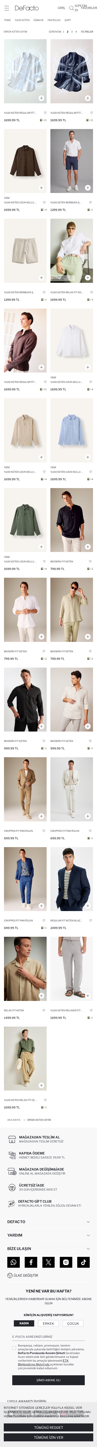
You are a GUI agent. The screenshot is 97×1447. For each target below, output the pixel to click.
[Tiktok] (83, 1262)
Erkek (48, 1324)
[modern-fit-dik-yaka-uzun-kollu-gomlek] (71, 520)
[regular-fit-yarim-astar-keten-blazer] (71, 879)
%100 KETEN (22, 20)
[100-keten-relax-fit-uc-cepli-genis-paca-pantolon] (71, 969)
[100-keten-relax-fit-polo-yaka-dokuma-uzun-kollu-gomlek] (71, 251)
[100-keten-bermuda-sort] (71, 161)
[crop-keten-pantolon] (71, 789)
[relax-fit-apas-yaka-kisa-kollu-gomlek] (25, 969)
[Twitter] (48, 1262)
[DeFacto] (27, 8)
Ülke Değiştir (26, 1275)
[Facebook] (31, 1262)
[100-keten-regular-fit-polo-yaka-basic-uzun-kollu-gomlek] (25, 71)
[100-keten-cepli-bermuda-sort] (25, 251)
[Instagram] (66, 1262)
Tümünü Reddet (48, 1428)
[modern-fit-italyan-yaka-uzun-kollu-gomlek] (25, 700)
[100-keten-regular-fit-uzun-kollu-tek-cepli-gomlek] (25, 161)
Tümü (7, 20)
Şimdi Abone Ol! (48, 1380)
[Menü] (6, 8)
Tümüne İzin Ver (48, 1437)
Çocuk (73, 1324)
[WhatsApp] (13, 1262)
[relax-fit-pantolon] (25, 1059)
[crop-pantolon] (25, 789)
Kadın (24, 1323)
